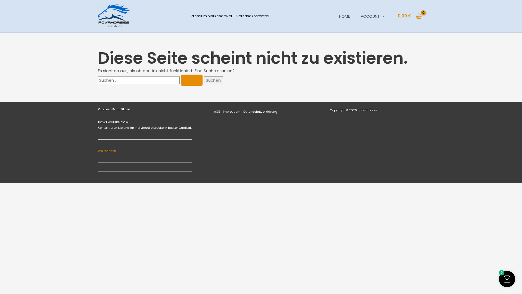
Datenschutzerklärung (260, 111)
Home (344, 16)
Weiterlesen (107, 151)
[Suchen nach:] (151, 80)
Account (370, 16)
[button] (382, 16)
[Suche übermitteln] (192, 80)
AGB (217, 111)
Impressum (231, 111)
